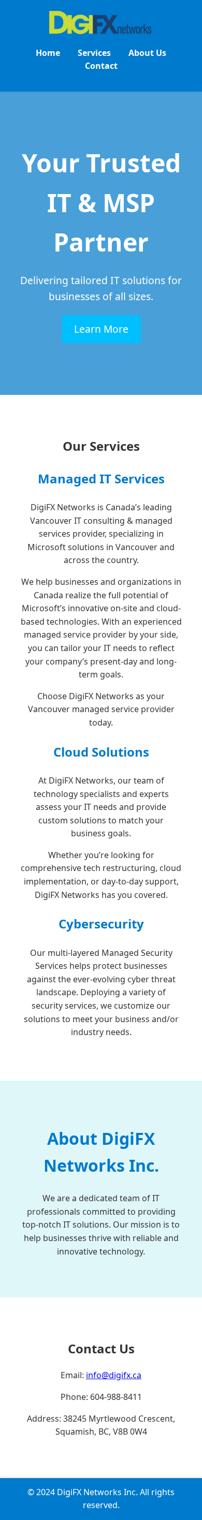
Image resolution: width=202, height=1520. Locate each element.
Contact (101, 65)
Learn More (101, 329)
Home (48, 52)
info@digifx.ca (113, 1375)
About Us (147, 52)
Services (94, 52)
